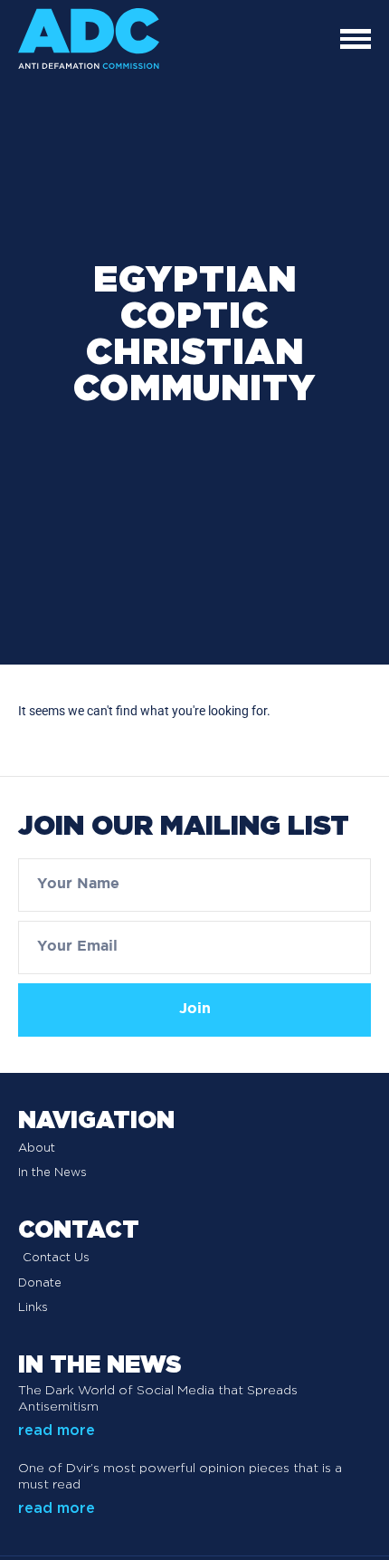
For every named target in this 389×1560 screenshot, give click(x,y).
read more (56, 1430)
